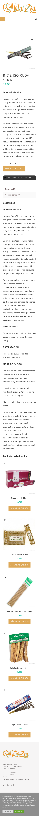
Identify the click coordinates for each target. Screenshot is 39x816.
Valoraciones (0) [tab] (12, 195)
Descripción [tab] (10, 189)
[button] (36, 19)
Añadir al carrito (14, 169)
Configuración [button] (8, 811)
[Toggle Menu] (2, 19)
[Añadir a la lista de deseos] (5, 463)
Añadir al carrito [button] (19, 508)
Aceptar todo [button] (19, 811)
